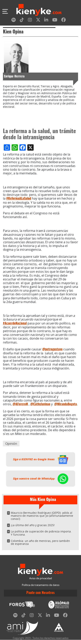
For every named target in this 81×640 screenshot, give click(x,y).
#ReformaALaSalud (18, 198)
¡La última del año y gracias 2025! (33, 525)
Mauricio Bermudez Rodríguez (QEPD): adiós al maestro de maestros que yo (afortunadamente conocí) (42, 516)
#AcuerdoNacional (15, 323)
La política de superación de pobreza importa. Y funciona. (41, 532)
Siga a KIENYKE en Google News (34, 459)
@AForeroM (20, 404)
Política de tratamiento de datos (40, 585)
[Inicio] (38, 10)
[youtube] (54, 20)
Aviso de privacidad (40, 578)
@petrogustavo (52, 349)
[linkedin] (46, 20)
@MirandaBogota (65, 404)
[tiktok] (22, 20)
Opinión (11, 443)
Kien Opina (13, 32)
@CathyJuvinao (40, 404)
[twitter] (38, 20)
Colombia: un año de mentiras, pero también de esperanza (40, 542)
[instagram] (30, 20)
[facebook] (63, 20)
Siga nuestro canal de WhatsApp (34, 479)
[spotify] (13, 20)
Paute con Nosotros (40, 593)
